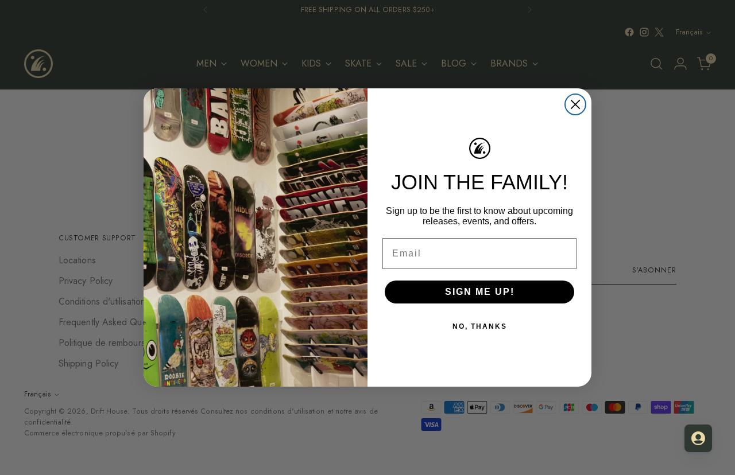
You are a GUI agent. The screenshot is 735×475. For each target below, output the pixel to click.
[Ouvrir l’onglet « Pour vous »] (698, 438)
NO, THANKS (479, 326)
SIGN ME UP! (479, 292)
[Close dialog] (575, 104)
